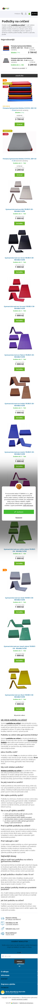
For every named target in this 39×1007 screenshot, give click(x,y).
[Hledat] (22, 14)
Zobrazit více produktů (18, 68)
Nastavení (19, 517)
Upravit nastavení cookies (20, 999)
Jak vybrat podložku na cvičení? (14, 720)
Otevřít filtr (20, 76)
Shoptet (15, 1003)
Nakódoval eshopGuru (26, 1003)
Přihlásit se (19, 962)
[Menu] (34, 14)
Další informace (28, 505)
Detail (20, 124)
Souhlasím (20, 512)
